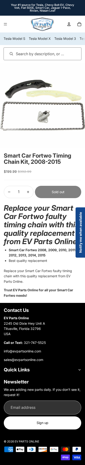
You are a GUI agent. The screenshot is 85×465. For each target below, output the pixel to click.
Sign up (42, 423)
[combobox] (35, 54)
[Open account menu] (69, 24)
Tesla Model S (14, 38)
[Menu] (5, 24)
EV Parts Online (27, 441)
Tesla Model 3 (65, 38)
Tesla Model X (40, 38)
